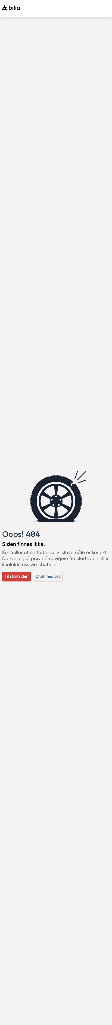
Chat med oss (47, 576)
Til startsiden (16, 576)
